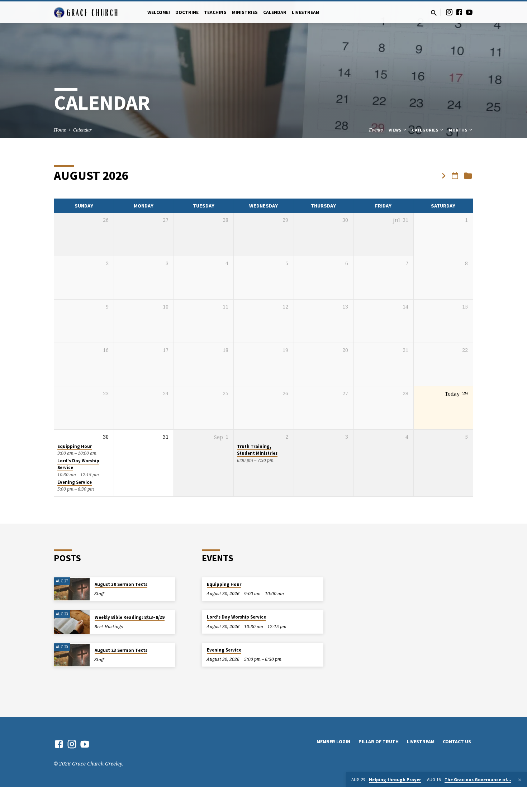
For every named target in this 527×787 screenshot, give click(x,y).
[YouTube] (469, 12)
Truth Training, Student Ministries (257, 449)
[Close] (519, 780)
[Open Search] (434, 13)
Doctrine (187, 12)
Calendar (274, 12)
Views (395, 130)
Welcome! (158, 12)
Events (376, 130)
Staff (99, 594)
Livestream (305, 12)
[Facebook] (459, 12)
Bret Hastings (108, 627)
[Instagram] (449, 12)
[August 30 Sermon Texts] (72, 589)
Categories (425, 130)
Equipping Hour (74, 446)
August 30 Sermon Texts (121, 584)
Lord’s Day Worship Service (236, 617)
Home (60, 130)
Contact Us (457, 742)
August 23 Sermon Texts (121, 650)
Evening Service (74, 482)
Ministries (245, 12)
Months (458, 130)
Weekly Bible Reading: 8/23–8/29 (130, 617)
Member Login (333, 742)
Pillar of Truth (379, 742)
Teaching (215, 12)
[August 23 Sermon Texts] (72, 655)
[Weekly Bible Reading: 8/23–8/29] (72, 622)
